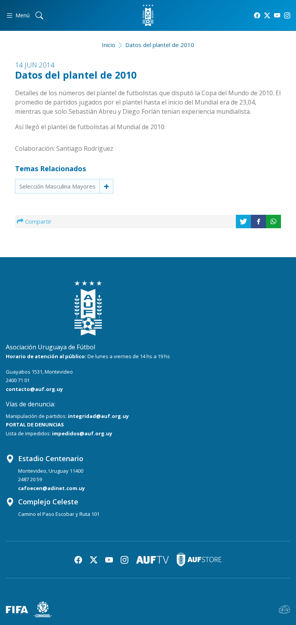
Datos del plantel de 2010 (159, 45)
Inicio (108, 45)
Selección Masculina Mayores (57, 186)
